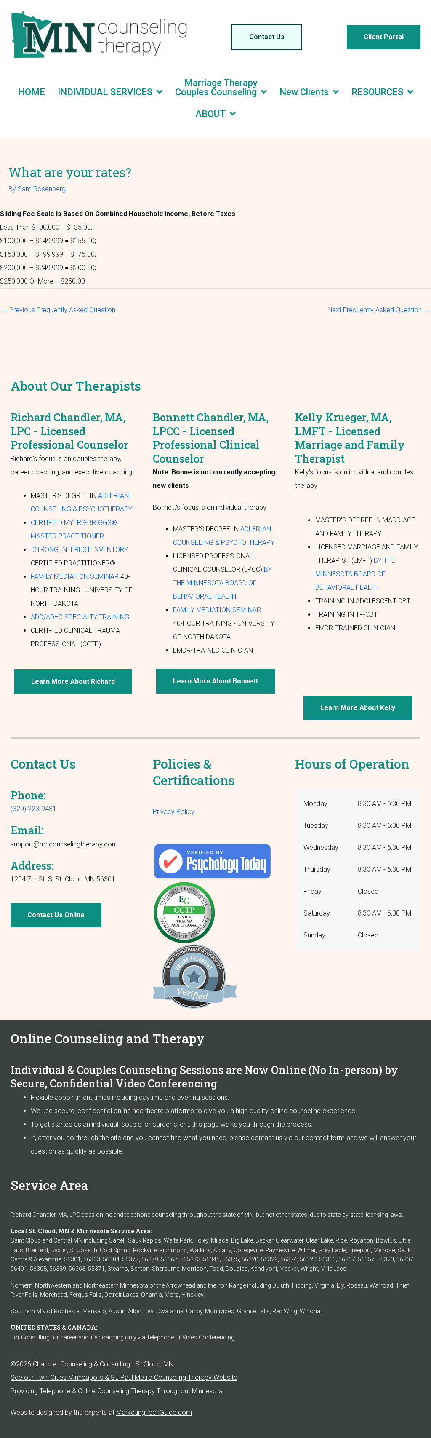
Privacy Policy (173, 812)
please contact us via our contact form (287, 1138)
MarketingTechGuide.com (154, 1413)
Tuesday (315, 826)
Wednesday (320, 848)
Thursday (316, 869)
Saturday (316, 913)
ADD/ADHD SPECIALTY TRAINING (80, 617)
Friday (312, 891)
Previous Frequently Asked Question (58, 310)
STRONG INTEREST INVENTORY (80, 550)
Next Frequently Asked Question (378, 310)
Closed (368, 891)
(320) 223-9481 (33, 809)
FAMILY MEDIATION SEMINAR (75, 577)
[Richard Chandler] (212, 862)
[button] (266, 37)
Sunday (314, 935)
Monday (315, 804)
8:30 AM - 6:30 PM (384, 804)
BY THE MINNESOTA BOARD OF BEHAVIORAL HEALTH (222, 582)
